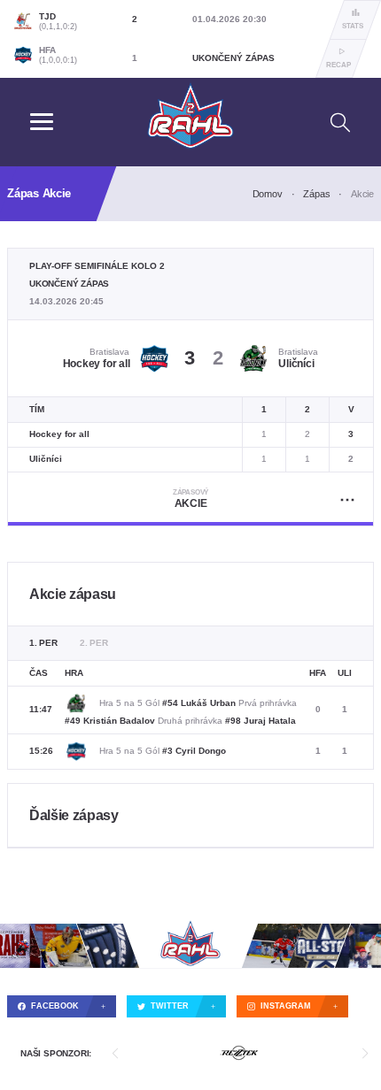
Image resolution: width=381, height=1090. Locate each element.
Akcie (190, 499)
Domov (268, 193)
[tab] (43, 643)
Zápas (316, 193)
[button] (115, 1054)
